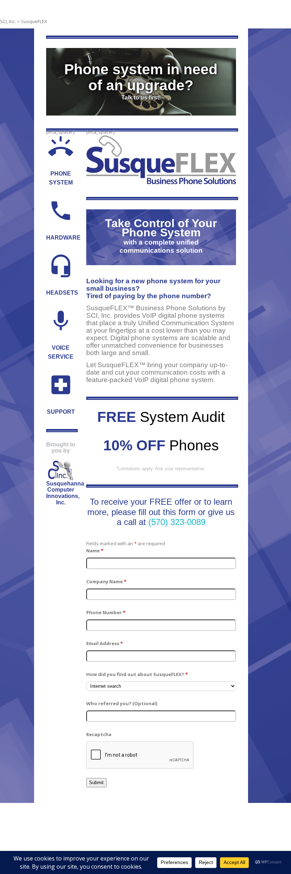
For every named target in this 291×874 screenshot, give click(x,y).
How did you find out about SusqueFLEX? (137, 674)
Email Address (104, 643)
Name (94, 550)
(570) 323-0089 (176, 522)
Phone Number (105, 612)
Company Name (106, 581)
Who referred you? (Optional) (121, 703)
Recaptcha (98, 734)
